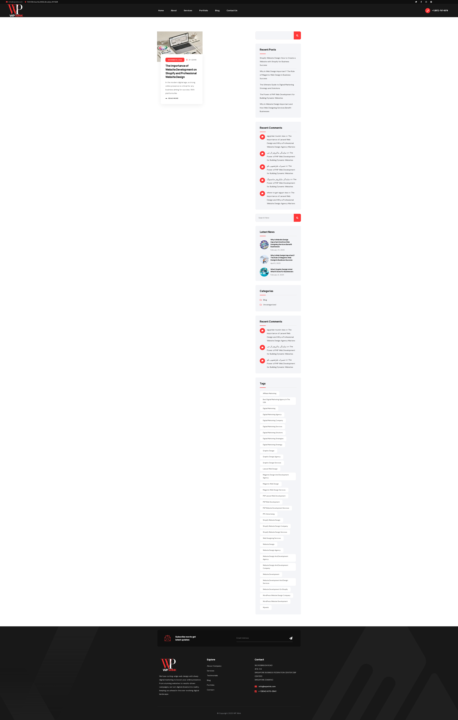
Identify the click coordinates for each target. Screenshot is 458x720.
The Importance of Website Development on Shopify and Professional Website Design (181, 71)
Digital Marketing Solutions (273, 433)
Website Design (268, 544)
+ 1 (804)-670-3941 (267, 691)
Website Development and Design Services (275, 581)
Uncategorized (269, 304)
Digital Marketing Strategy (272, 445)
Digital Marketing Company (273, 420)
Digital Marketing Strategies (273, 439)
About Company (214, 666)
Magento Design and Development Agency (276, 476)
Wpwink (266, 607)
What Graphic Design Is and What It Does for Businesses (282, 270)
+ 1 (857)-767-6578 (440, 10)
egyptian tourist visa (276, 136)
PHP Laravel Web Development (274, 496)
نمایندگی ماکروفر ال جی (276, 153)
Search (297, 35)
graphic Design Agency (271, 457)
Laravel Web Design (270, 469)
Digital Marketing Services (272, 427)
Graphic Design (268, 451)
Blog (265, 300)
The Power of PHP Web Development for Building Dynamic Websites (281, 156)
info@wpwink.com (15, 2)
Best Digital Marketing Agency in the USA (276, 400)
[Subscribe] (290, 638)
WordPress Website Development (275, 601)
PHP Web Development (271, 502)
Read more (173, 98)
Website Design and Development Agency (275, 557)
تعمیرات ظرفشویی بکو (276, 166)
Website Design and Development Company (275, 566)
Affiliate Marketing (269, 393)
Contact (210, 690)
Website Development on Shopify (275, 589)
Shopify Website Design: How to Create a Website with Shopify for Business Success (278, 61)
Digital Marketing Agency (272, 415)
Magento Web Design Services (274, 490)
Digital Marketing (269, 408)
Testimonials (212, 675)
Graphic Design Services (272, 463)
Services (210, 670)
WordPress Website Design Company (276, 595)
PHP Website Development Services (276, 508)
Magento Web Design (271, 484)
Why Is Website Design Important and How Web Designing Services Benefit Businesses (276, 108)
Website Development (271, 574)
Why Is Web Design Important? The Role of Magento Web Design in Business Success (277, 75)
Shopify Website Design (271, 520)
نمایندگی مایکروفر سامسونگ (278, 179)
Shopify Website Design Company (275, 526)
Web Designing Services (272, 538)
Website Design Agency (272, 550)
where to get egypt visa (277, 192)
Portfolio (210, 685)
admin (193, 60)
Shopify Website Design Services (275, 532)
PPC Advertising (269, 514)
